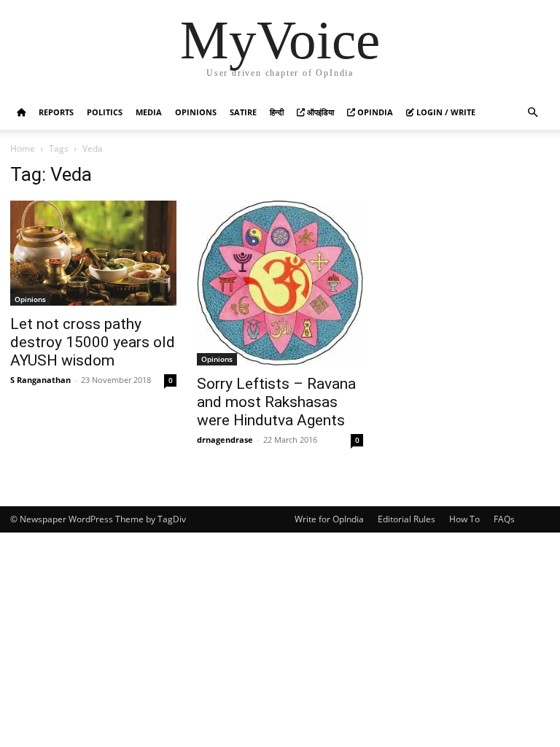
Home (22, 148)
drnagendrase (225, 439)
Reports (56, 112)
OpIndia (374, 112)
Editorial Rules (406, 519)
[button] (532, 113)
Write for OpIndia (329, 519)
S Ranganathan (40, 379)
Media (149, 112)
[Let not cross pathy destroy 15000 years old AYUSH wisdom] (93, 253)
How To (464, 519)
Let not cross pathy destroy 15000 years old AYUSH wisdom (92, 342)
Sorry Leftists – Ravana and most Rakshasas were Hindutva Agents (276, 402)
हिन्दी (277, 112)
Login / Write (444, 112)
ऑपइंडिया (319, 112)
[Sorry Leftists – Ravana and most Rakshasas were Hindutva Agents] (280, 283)
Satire (243, 112)
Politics (104, 112)
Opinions (196, 112)
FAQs (504, 519)
